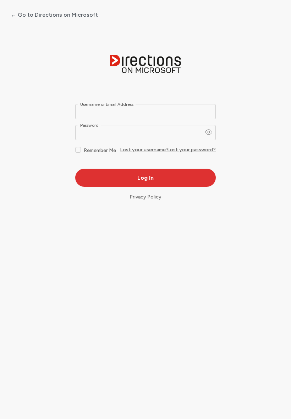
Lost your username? (144, 150)
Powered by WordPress (145, 64)
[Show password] (209, 132)
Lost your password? (191, 150)
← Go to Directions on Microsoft (54, 14)
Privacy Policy (145, 197)
